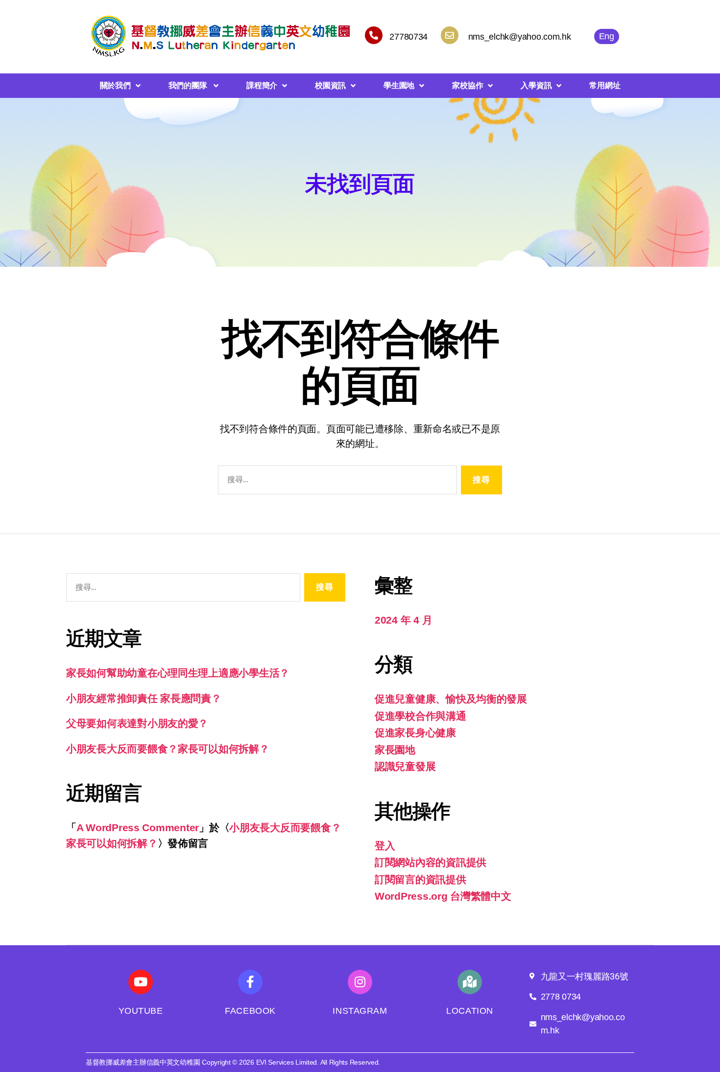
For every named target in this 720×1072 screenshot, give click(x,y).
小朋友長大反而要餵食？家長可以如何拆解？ (167, 748)
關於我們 (115, 85)
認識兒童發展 (405, 766)
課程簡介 (261, 85)
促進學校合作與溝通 (420, 716)
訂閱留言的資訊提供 (420, 879)
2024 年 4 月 (403, 620)
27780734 (408, 37)
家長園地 (395, 749)
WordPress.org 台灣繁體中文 (443, 896)
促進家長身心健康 (415, 732)
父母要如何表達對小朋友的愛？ (137, 723)
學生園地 (399, 85)
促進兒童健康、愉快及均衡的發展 (451, 698)
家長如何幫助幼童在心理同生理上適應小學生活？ (177, 672)
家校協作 (467, 85)
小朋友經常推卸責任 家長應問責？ (143, 698)
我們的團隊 (188, 85)
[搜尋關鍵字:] (335, 482)
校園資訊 (330, 85)
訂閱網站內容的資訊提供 (430, 862)
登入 (385, 845)
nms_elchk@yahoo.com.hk (519, 37)
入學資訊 (536, 85)
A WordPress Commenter (137, 827)
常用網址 (604, 85)
